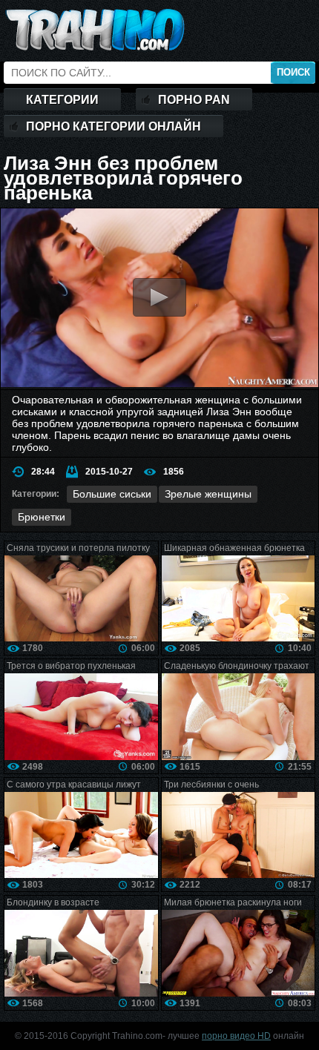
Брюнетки (41, 517)
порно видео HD (236, 1036)
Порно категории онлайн (113, 126)
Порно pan (194, 99)
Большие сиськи (112, 494)
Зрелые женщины (208, 494)
